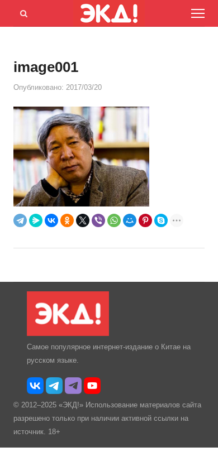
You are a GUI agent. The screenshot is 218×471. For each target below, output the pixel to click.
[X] (82, 220)
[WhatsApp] (114, 220)
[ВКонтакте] (51, 220)
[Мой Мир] (129, 220)
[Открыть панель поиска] (21, 11)
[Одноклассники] (67, 220)
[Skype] (161, 220)
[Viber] (98, 220)
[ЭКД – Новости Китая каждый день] (68, 333)
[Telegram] (20, 220)
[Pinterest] (145, 220)
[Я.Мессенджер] (35, 220)
